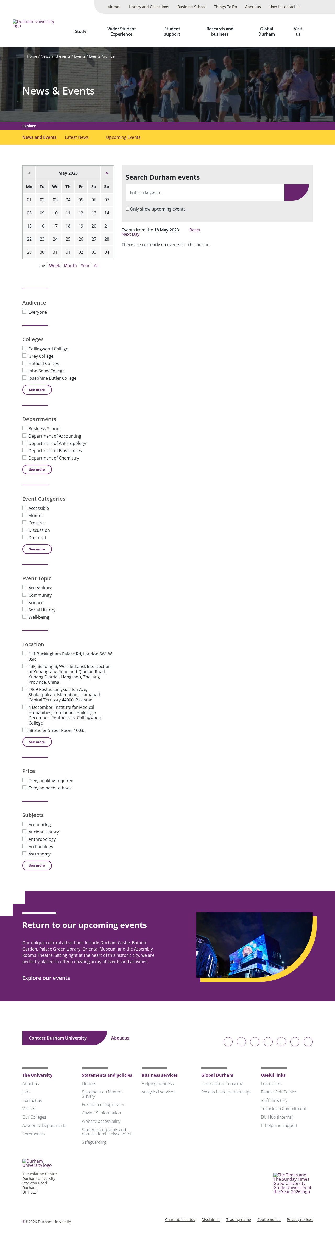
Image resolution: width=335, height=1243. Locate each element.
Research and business (219, 31)
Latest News (77, 137)
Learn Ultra (271, 1083)
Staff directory (274, 1100)
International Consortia (222, 1083)
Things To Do (225, 6)
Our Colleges (34, 1117)
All (96, 265)
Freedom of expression (103, 1104)
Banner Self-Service (279, 1092)
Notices (89, 1083)
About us (253, 6)
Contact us (32, 1100)
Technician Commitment (283, 1109)
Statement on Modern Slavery (102, 1094)
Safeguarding (94, 1142)
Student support (172, 31)
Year (85, 265)
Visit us (298, 31)
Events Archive (102, 56)
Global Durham (266, 31)
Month (70, 265)
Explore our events (46, 978)
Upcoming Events (123, 137)
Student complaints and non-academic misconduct (106, 1132)
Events (80, 56)
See (37, 389)
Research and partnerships (226, 1092)
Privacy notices (300, 1219)
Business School (191, 6)
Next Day (131, 234)
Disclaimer (211, 1219)
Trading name (238, 1219)
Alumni (114, 6)
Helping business (158, 1083)
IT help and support (279, 1125)
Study (80, 31)
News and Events (39, 137)
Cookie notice (269, 1219)
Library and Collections (149, 6)
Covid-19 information (101, 1113)
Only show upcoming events (158, 209)
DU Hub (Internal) (277, 1117)
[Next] (107, 173)
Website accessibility (101, 1121)
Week (54, 265)
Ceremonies (33, 1134)
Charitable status (180, 1219)
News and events (56, 56)
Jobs (26, 1092)
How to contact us (284, 6)
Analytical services (158, 1092)
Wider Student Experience (121, 31)
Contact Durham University (58, 1038)
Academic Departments (44, 1125)
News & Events (58, 90)
